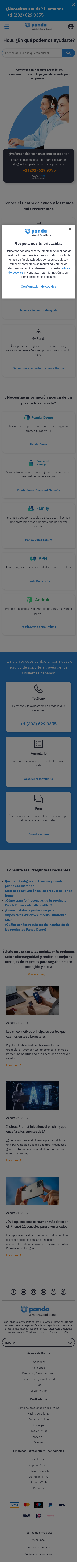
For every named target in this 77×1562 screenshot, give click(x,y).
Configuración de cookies (38, 286)
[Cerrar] (70, 229)
